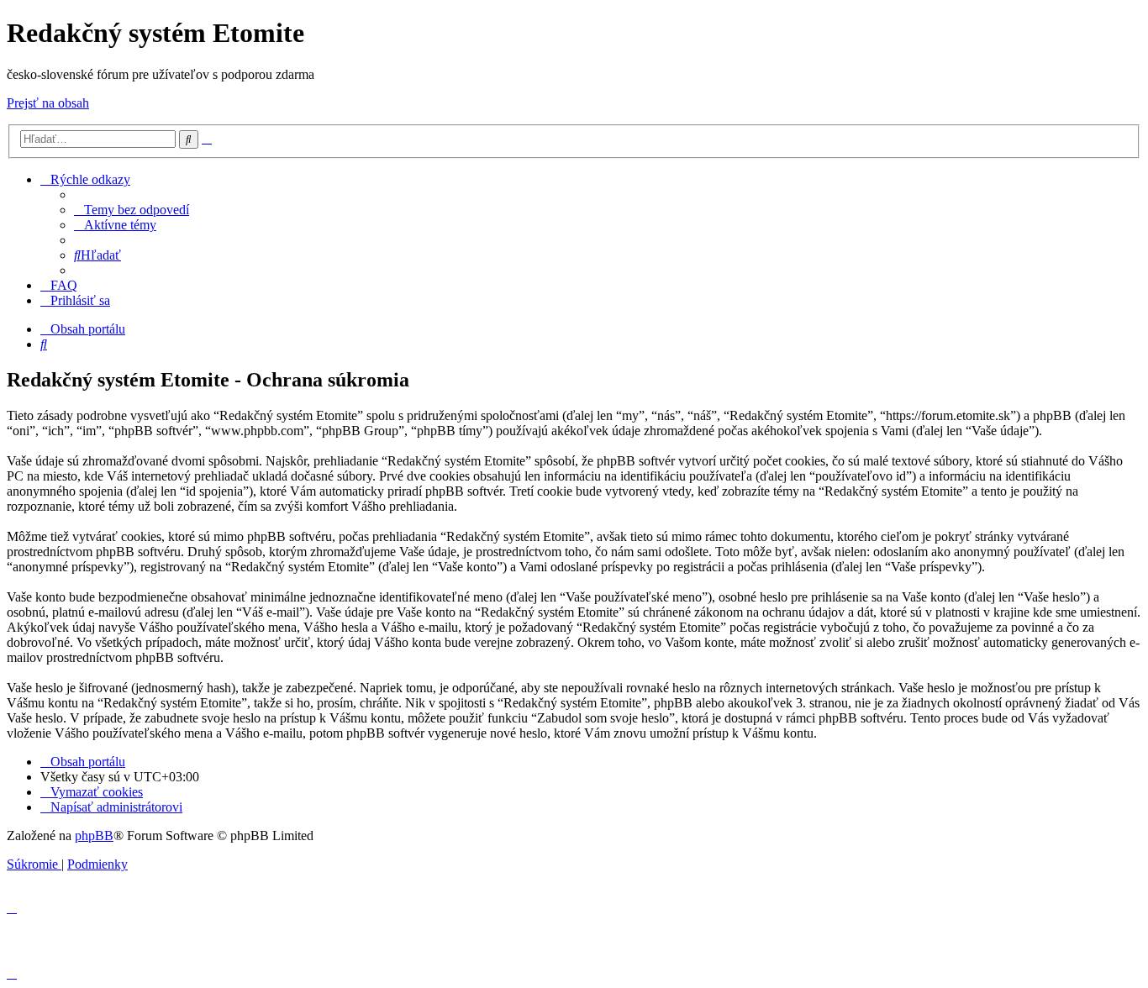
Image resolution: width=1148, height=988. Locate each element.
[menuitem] (131, 209)
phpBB (94, 835)
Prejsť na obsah (48, 103)
